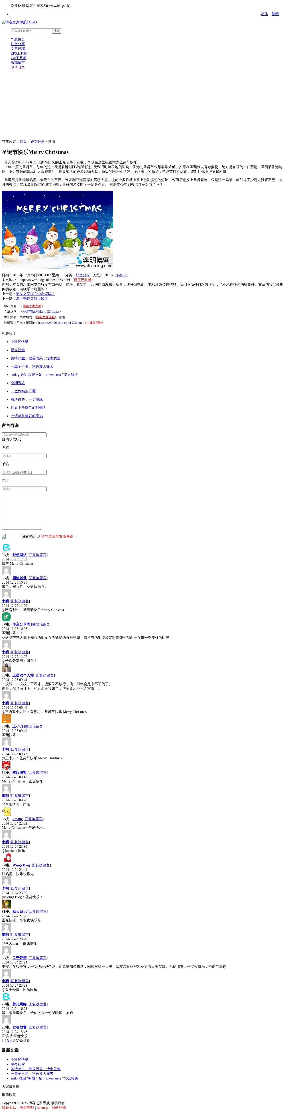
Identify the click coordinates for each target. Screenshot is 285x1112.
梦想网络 (19, 555)
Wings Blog (21, 865)
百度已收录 (83, 280)
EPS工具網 (19, 53)
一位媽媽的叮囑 (23, 391)
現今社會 (18, 350)
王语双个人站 (23, 675)
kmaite (17, 819)
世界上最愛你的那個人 (28, 407)
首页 (23, 141)
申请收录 (18, 67)
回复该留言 (38, 555)
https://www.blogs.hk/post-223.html (60, 322)
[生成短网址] (94, 322)
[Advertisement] (142, 104)
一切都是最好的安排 (27, 416)
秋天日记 (19, 911)
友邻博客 (19, 1027)
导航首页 (18, 39)
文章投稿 (18, 49)
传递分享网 (21, 624)
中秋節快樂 (19, 342)
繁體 (275, 14)
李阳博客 (19, 772)
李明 (5, 601)
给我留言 (18, 63)
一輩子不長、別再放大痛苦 (32, 366)
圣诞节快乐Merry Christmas (41, 311)
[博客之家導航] (19, 22)
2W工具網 (18, 58)
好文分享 (18, 44)
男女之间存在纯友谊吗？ (35, 294)
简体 (264, 14)
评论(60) (121, 275)
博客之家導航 (32, 306)
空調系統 (18, 383)
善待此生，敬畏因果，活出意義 (36, 358)
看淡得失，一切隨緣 (27, 399)
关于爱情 (19, 958)
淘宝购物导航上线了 (32, 298)
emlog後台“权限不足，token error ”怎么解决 (44, 375)
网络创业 (19, 578)
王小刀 (17, 726)
